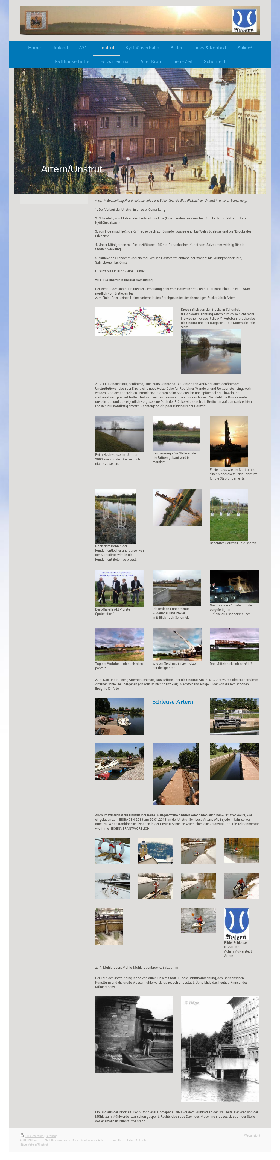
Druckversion (34, 1136)
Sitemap (51, 1136)
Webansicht (252, 1135)
